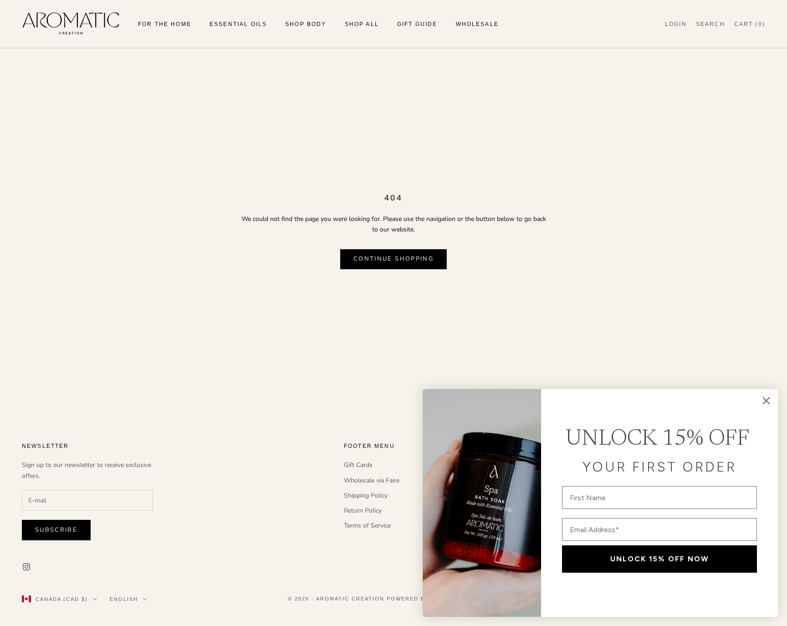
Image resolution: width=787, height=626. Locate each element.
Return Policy (363, 510)
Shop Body (305, 24)
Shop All (362, 24)
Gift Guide (417, 24)
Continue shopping (393, 259)
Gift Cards (358, 465)
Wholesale (477, 24)
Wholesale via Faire (371, 480)
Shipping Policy (366, 495)
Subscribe (56, 530)
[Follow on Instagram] (26, 566)
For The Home (164, 24)
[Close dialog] (766, 401)
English (124, 599)
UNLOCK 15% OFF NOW (659, 558)
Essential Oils (238, 24)
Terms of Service (367, 525)
